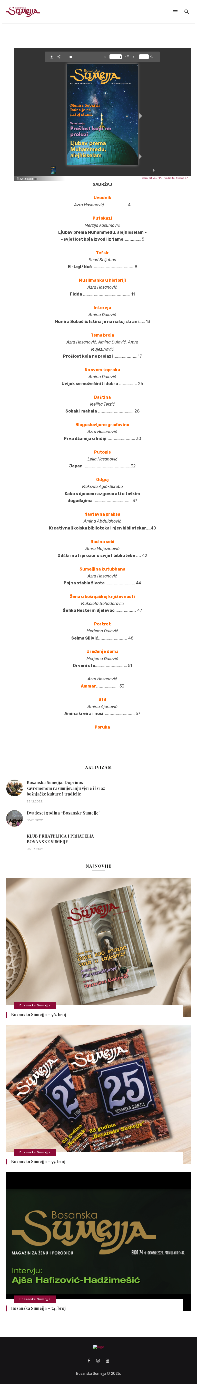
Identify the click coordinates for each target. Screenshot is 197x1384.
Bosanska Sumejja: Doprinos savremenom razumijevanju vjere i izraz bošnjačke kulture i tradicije (66, 788)
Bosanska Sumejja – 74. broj (38, 1308)
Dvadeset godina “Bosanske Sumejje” (64, 813)
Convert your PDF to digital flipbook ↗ (165, 178)
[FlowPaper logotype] (27, 176)
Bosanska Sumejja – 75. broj (38, 1161)
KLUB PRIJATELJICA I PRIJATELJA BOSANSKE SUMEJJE (60, 838)
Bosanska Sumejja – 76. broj (38, 1014)
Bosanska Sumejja (35, 1005)
